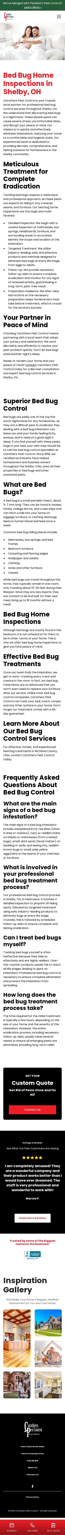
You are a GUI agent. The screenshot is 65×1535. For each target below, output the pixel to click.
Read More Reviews (32, 1218)
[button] (58, 16)
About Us (32, 1467)
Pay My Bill (32, 1460)
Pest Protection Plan (32, 1453)
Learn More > (33, 7)
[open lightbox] (17, 1338)
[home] (8, 16)
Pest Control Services (32, 1446)
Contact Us (32, 1110)
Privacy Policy (32, 1496)
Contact (31, 365)
